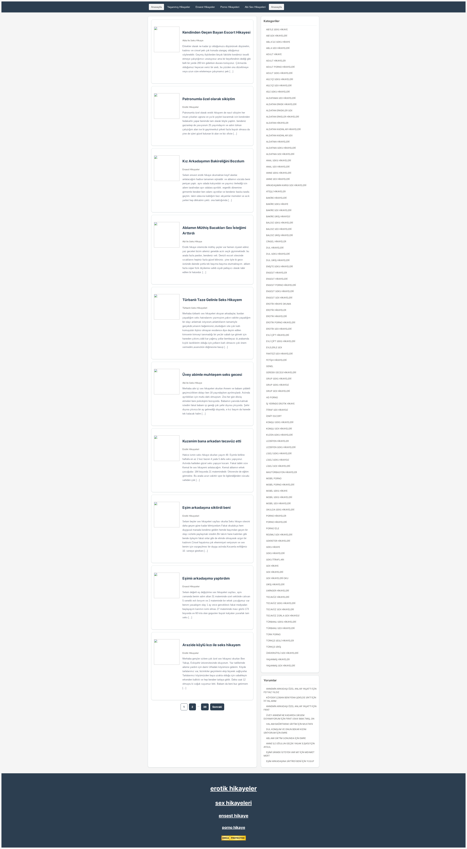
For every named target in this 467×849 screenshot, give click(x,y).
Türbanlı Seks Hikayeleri (194, 307)
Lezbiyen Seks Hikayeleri (281, 447)
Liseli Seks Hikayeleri (279, 453)
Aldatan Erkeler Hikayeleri (282, 116)
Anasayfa (156, 6)
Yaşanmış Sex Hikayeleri (280, 665)
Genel (269, 366)
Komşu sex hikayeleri (279, 428)
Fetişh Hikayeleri (276, 360)
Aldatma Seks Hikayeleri (281, 147)
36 (205, 706)
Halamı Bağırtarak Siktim (281, 724)
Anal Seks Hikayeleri (278, 160)
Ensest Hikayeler (205, 6)
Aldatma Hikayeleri (278, 141)
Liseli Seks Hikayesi (277, 459)
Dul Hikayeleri (274, 247)
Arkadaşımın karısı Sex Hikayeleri (286, 185)
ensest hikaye (233, 815)
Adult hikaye (274, 54)
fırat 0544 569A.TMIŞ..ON (300, 718)
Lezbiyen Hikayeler (277, 441)
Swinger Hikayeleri (277, 590)
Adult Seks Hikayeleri (279, 73)
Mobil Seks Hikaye (276, 490)
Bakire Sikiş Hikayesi (278, 216)
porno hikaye (233, 827)
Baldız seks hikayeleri (279, 222)
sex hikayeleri (233, 803)
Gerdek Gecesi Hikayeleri (281, 372)
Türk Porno (273, 634)
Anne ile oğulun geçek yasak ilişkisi (288, 743)
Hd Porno (272, 397)
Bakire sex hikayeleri (278, 210)
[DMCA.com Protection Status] (233, 839)
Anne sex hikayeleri (278, 179)
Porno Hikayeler (276, 515)
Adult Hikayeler (276, 60)
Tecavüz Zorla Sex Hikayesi (282, 615)
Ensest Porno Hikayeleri (281, 285)
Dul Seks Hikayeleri (278, 253)
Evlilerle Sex (274, 347)
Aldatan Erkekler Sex (279, 110)
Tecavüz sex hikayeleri (280, 609)
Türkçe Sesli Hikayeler (280, 640)
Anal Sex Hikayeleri (278, 166)
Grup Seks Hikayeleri (278, 378)
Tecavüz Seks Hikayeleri (280, 603)
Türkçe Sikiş (273, 646)
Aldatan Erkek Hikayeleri (281, 104)
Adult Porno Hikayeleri (280, 66)
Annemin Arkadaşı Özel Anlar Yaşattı (289, 688)
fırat (267, 709)
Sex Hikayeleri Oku (277, 578)
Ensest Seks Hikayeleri (280, 291)
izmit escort (274, 416)
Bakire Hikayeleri (276, 197)
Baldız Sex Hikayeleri (279, 229)
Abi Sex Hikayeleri (255, 6)
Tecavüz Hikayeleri (277, 597)
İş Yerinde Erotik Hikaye (280, 403)
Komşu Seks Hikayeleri (279, 422)
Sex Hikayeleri (274, 572)
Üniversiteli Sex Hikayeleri (282, 653)
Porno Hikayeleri (229, 6)
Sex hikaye (272, 565)
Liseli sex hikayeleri (278, 466)
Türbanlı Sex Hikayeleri (280, 628)
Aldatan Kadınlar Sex (279, 135)
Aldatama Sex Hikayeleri (281, 98)
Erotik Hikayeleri (190, 449)
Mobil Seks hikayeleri (279, 497)
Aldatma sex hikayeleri (280, 154)
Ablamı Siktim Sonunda (280, 738)
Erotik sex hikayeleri (279, 328)
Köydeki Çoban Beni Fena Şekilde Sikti (288, 697)
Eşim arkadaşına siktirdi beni (283, 761)
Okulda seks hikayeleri (280, 509)
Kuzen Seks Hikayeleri (279, 434)
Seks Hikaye (273, 547)
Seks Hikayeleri (275, 553)
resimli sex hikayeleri (279, 534)
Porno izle (272, 528)
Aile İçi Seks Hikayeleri (279, 79)
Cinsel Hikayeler (276, 241)
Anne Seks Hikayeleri (278, 172)
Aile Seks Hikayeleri (278, 91)
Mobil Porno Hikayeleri (280, 484)
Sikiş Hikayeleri (275, 584)
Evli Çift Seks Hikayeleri (280, 341)
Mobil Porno (273, 478)
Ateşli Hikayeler (276, 191)
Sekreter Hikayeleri (278, 540)
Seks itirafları (275, 559)
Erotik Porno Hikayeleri (280, 322)
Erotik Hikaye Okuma (278, 303)
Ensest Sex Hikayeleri (279, 297)
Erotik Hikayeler (190, 107)
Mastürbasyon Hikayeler (281, 472)
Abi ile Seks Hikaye (192, 241)
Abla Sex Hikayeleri (278, 48)
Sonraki (217, 706)
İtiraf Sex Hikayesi (277, 409)
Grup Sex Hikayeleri (278, 391)
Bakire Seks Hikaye (277, 204)
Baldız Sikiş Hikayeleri (279, 235)
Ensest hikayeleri (276, 278)
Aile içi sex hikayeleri (279, 85)
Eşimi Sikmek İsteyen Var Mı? (282, 752)
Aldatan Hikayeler (277, 122)
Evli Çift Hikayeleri (277, 335)
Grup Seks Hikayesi (277, 384)
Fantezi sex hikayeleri (279, 353)
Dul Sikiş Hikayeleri (278, 260)
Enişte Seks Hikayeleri (279, 266)
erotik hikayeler (233, 788)
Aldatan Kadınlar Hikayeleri (283, 129)
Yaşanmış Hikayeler (178, 6)
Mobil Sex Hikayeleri (278, 503)
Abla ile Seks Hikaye (192, 40)
